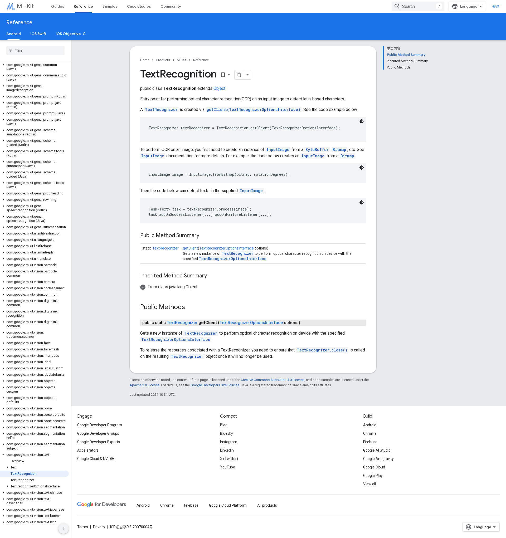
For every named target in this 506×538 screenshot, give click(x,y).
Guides (57, 6)
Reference (83, 6)
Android (13, 33)
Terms (82, 527)
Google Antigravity (378, 459)
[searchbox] (35, 50)
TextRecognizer (161, 109)
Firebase (370, 442)
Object (219, 88)
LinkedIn (227, 450)
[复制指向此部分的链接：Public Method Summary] (204, 236)
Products (163, 60)
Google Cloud (374, 467)
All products (267, 505)
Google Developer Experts (98, 442)
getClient (190, 248)
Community (170, 6)
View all (369, 484)
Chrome (370, 433)
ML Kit (25, 6)
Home (144, 60)
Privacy (99, 527)
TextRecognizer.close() (322, 350)
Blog (223, 425)
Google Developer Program (99, 425)
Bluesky (226, 433)
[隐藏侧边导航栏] (63, 528)
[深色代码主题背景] (361, 121)
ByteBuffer (317, 149)
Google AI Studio (377, 450)
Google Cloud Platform (228, 505)
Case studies (139, 6)
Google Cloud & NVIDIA (95, 459)
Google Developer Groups (98, 433)
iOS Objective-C (71, 33)
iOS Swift (38, 33)
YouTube (227, 467)
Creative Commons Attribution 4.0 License (272, 380)
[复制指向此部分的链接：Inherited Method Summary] (212, 276)
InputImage (277, 149)
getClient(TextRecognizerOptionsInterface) (253, 109)
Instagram (228, 442)
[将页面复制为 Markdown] (239, 74)
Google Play (373, 475)
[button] (34, 67)
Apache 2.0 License (144, 385)
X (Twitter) (229, 459)
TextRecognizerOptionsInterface (226, 248)
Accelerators (88, 450)
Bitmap (339, 149)
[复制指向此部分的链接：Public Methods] (190, 307)
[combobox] (418, 6)
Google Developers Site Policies (215, 385)
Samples (110, 6)
